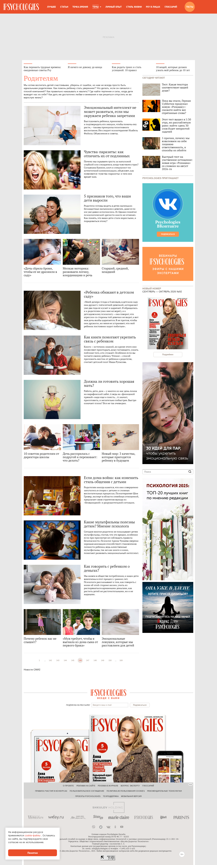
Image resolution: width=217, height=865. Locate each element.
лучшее (51, 6)
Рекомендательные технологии (164, 791)
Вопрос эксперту (130, 786)
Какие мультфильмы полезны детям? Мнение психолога (109, 524)
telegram (100, 827)
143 (57, 660)
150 (110, 660)
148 (95, 660)
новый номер (151, 288)
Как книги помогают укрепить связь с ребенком (110, 339)
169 (121, 660)
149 (102, 660)
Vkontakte (108, 827)
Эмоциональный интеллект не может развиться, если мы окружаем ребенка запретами (110, 111)
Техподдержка (111, 796)
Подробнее (167, 354)
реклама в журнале (108, 786)
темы (95, 6)
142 (50, 660)
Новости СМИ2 (32, 669)
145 (72, 660)
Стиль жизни (134, 6)
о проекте (68, 786)
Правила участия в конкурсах (51, 791)
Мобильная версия (131, 796)
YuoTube (121, 827)
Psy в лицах (153, 6)
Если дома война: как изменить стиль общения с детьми (111, 480)
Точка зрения (80, 6)
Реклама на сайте (85, 786)
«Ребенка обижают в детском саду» (109, 294)
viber (93, 826)
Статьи (64, 6)
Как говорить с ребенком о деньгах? (107, 568)
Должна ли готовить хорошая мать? (109, 383)
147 (87, 660)
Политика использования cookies (126, 791)
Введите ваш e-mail (102, 705)
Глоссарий (171, 6)
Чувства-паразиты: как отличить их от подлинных (107, 154)
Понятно (32, 852)
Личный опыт (113, 6)
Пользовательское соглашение (87, 791)
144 (65, 660)
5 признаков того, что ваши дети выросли (107, 198)
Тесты (189, 6)
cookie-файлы (33, 835)
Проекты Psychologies (87, 796)
